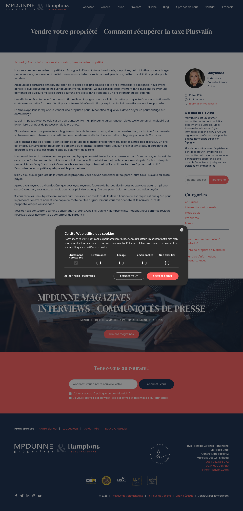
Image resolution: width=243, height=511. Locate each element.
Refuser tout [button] (129, 276)
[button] (79, 276)
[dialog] (121, 255)
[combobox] (181, 229)
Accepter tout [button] (162, 276)
